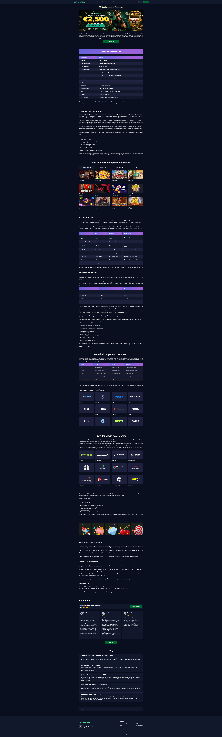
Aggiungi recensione (136, 606)
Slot (134, 167)
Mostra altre (111, 642)
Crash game (118, 167)
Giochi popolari (85, 167)
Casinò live (102, 167)
